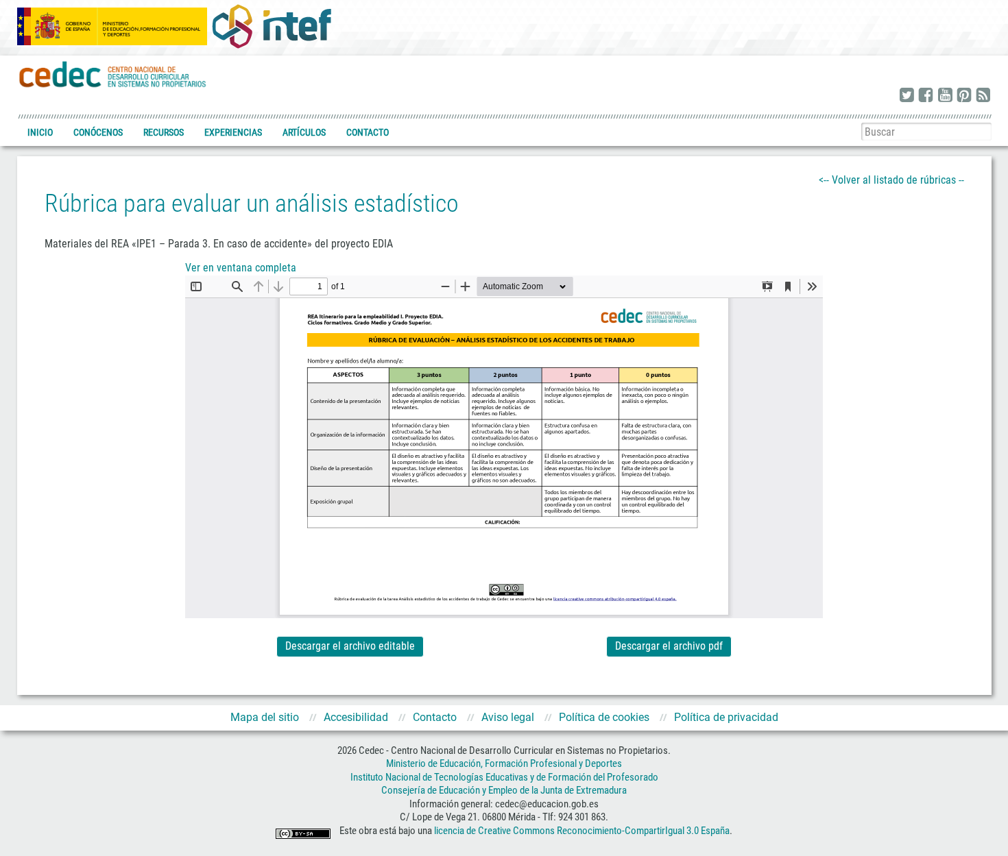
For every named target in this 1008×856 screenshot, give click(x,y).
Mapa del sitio (264, 717)
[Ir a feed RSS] (983, 96)
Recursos (163, 132)
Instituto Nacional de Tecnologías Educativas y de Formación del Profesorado (504, 777)
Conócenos (98, 132)
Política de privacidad (726, 717)
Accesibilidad (356, 717)
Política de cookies (604, 717)
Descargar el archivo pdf (669, 645)
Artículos (304, 132)
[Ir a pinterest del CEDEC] (964, 96)
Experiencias (233, 132)
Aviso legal (507, 717)
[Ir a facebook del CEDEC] (925, 96)
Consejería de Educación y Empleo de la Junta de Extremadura (504, 790)
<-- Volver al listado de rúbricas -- (891, 179)
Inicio (40, 132)
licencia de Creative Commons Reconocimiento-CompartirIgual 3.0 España (582, 830)
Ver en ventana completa (240, 267)
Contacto (367, 132)
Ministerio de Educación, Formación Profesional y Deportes (504, 763)
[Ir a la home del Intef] (271, 26)
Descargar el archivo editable (350, 645)
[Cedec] (113, 73)
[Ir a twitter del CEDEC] (906, 96)
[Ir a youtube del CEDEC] (945, 96)
